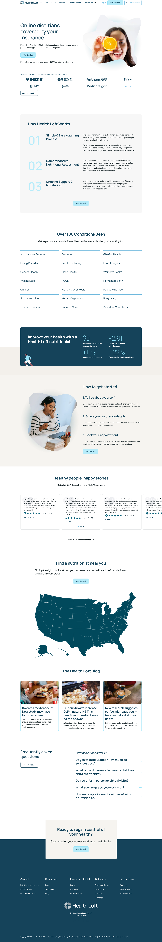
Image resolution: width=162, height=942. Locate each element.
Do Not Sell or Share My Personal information (114, 937)
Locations (99, 893)
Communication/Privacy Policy (58, 937)
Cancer (24, 289)
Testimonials (50, 889)
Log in (72, 885)
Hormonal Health (113, 280)
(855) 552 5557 (26, 889)
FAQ (46, 885)
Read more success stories (79, 540)
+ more (128, 86)
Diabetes (67, 254)
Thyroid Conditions (31, 307)
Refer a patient (126, 889)
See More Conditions (115, 307)
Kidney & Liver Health (74, 289)
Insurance (99, 898)
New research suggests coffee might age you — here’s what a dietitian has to (121, 713)
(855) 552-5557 (134, 3)
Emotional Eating (71, 263)
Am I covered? (60, 2)
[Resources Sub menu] (95, 2)
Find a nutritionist (102, 885)
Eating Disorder (29, 263)
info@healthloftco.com (29, 885)
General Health (29, 272)
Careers (123, 885)
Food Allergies (111, 263)
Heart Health (69, 272)
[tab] (78, 526)
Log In (103, 3)
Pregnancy (109, 298)
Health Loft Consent (76, 937)
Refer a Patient (75, 2)
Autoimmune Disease (32, 254)
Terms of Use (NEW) (91, 937)
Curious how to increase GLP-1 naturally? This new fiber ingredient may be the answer (80, 713)
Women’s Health (112, 272)
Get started (74, 889)
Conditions (99, 889)
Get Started (115, 3)
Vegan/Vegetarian (72, 298)
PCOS (65, 280)
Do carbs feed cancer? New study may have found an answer (37, 711)
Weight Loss (27, 280)
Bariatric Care (70, 307)
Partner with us (126, 893)
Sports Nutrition (29, 298)
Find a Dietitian (46, 2)
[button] (109, 752)
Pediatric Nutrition (113, 289)
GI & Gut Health (112, 254)
